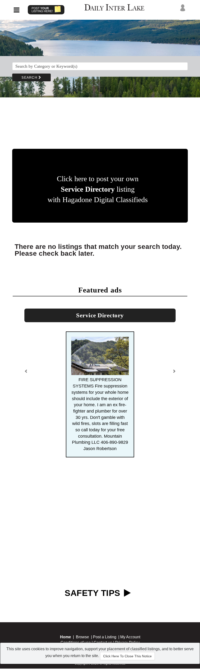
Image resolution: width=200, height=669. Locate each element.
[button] (26, 373)
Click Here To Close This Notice (127, 656)
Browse (82, 637)
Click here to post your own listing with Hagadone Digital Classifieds (98, 189)
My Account (130, 637)
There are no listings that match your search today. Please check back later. (98, 250)
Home (65, 637)
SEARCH (30, 77)
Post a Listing (104, 637)
